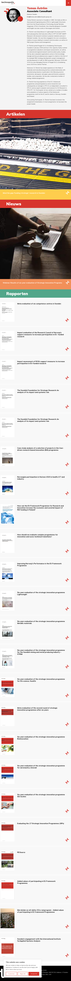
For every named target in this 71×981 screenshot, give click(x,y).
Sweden (34, 14)
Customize (11, 974)
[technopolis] (8, 4)
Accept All (34, 974)
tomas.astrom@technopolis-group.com (41, 17)
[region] (22, 968)
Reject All (22, 974)
